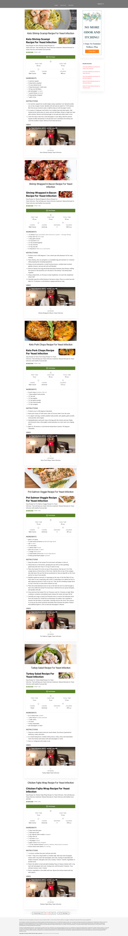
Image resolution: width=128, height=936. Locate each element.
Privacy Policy (45, 933)
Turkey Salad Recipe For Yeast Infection (50, 667)
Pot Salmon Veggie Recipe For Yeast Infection (50, 491)
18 (60, 913)
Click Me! (92, 51)
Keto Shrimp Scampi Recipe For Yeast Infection (50, 33)
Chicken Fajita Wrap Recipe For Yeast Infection (51, 782)
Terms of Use (52, 933)
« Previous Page (36, 914)
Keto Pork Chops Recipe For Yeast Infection (50, 344)
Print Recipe (51, 57)
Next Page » (65, 914)
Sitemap (57, 933)
